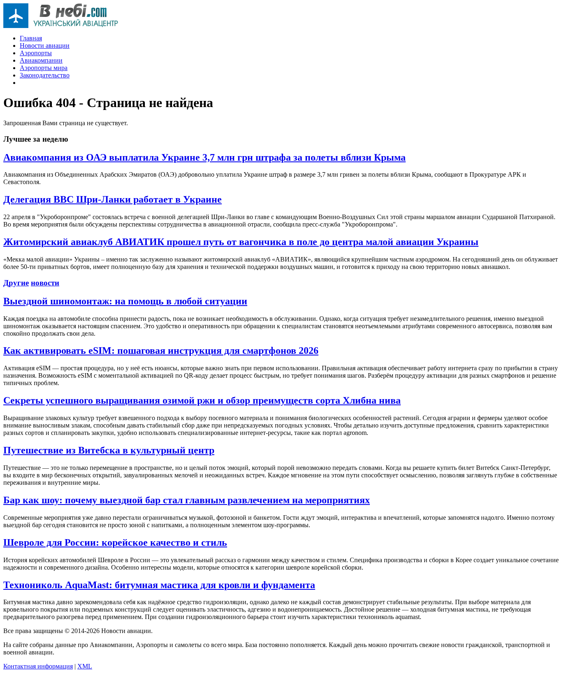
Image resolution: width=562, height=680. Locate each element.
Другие (16, 282)
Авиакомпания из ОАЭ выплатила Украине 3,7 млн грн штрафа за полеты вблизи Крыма (204, 157)
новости (45, 282)
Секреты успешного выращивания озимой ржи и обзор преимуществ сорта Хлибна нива (202, 400)
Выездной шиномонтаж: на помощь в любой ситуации (125, 301)
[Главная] (60, 25)
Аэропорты (36, 52)
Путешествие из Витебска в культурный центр (108, 450)
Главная (31, 38)
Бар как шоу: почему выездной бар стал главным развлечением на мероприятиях (186, 500)
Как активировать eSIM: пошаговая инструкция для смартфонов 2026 (160, 350)
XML (84, 666)
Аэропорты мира (43, 67)
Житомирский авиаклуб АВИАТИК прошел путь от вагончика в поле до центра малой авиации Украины (240, 241)
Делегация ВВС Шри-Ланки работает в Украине (112, 199)
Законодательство (45, 75)
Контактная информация (38, 666)
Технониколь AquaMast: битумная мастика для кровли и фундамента (159, 585)
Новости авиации (45, 45)
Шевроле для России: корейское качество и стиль (115, 542)
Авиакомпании (41, 60)
